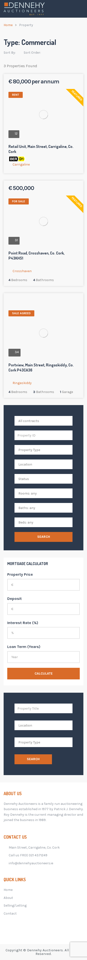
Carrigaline (21, 164)
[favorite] (63, 82)
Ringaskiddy (22, 383)
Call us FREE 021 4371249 (28, 855)
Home (8, 25)
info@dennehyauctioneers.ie (31, 863)
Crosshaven (22, 271)
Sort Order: (33, 53)
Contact (10, 913)
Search (43, 537)
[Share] (69, 82)
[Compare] (75, 82)
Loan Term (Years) (23, 646)
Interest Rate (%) (22, 622)
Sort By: (10, 53)
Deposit (14, 598)
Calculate (44, 673)
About (8, 898)
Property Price (20, 574)
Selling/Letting (15, 905)
